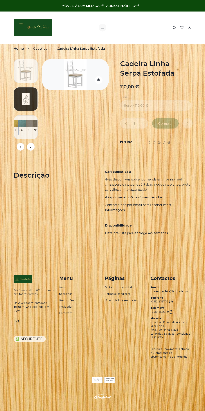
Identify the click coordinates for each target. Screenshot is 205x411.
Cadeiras (40, 49)
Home (19, 49)
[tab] (57, 176)
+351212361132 (159, 301)
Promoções (66, 300)
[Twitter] (164, 142)
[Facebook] (149, 142)
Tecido (124, 97)
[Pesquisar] (174, 27)
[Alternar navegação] (102, 27)
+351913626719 (160, 311)
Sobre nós (65, 293)
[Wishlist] (187, 123)
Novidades (66, 306)
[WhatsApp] (159, 142)
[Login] (189, 28)
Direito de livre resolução (121, 300)
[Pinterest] (168, 142)
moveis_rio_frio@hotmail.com (169, 291)
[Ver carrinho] (182, 28)
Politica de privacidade (119, 287)
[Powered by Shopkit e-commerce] (102, 397)
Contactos (65, 313)
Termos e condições (117, 293)
